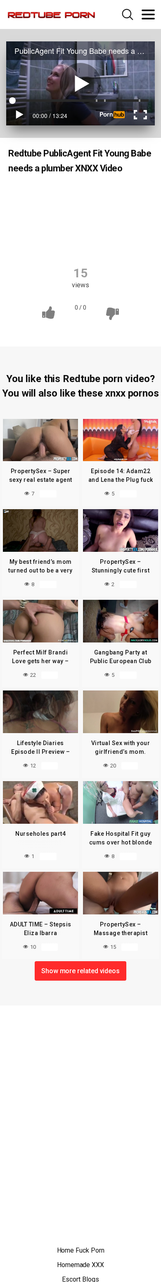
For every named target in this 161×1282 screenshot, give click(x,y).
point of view (87, 227)
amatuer (83, 194)
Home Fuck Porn (80, 1250)
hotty (124, 210)
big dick (41, 210)
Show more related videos (80, 971)
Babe (119, 194)
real (127, 227)
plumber (42, 227)
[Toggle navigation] (148, 14)
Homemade (84, 210)
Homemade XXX (80, 1265)
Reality (45, 194)
